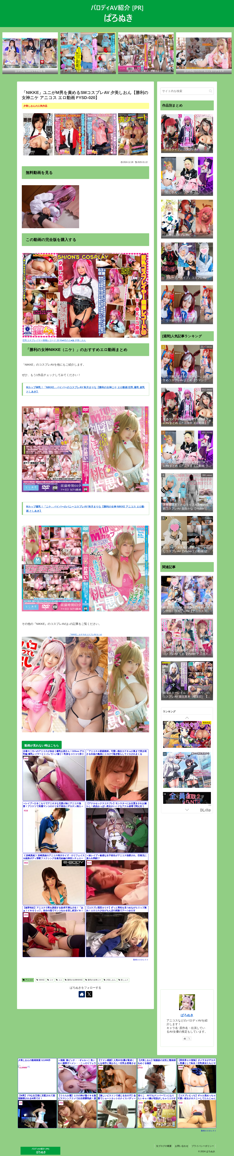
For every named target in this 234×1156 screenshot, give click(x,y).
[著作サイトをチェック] (82, 994)
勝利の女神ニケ (94, 980)
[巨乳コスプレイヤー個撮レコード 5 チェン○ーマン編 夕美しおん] (69, 134)
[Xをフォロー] (89, 994)
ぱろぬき (187, 1015)
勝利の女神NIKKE (75, 980)
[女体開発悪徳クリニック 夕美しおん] (37, 134)
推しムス (124, 980)
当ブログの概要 (164, 1146)
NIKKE (42, 980)
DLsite (205, 810)
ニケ (51, 980)
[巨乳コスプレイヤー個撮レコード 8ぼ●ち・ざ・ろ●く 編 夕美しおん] (101, 134)
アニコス (29, 980)
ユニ (60, 980)
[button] (210, 91)
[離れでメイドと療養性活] (187, 780)
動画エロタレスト (141, 960)
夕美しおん (111, 980)
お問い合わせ (181, 1146)
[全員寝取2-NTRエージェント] (187, 739)
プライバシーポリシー (203, 1146)
